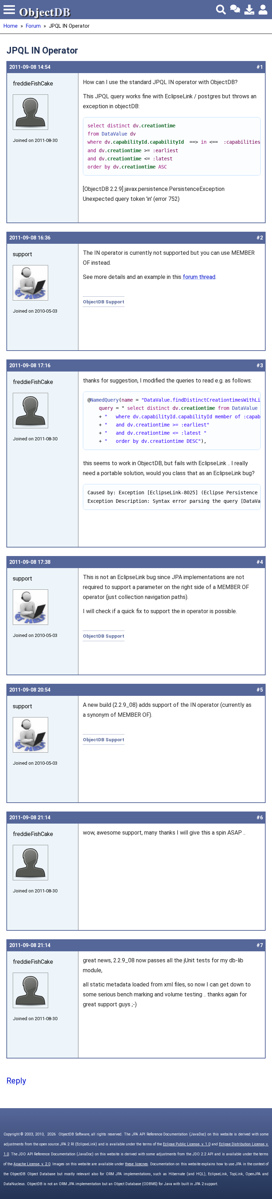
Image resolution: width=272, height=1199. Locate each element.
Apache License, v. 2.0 (31, 1164)
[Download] (249, 10)
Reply (16, 1080)
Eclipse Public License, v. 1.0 (186, 1144)
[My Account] (263, 10)
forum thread (199, 277)
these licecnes (136, 1164)
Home (11, 26)
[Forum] (235, 10)
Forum (33, 26)
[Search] (221, 10)
